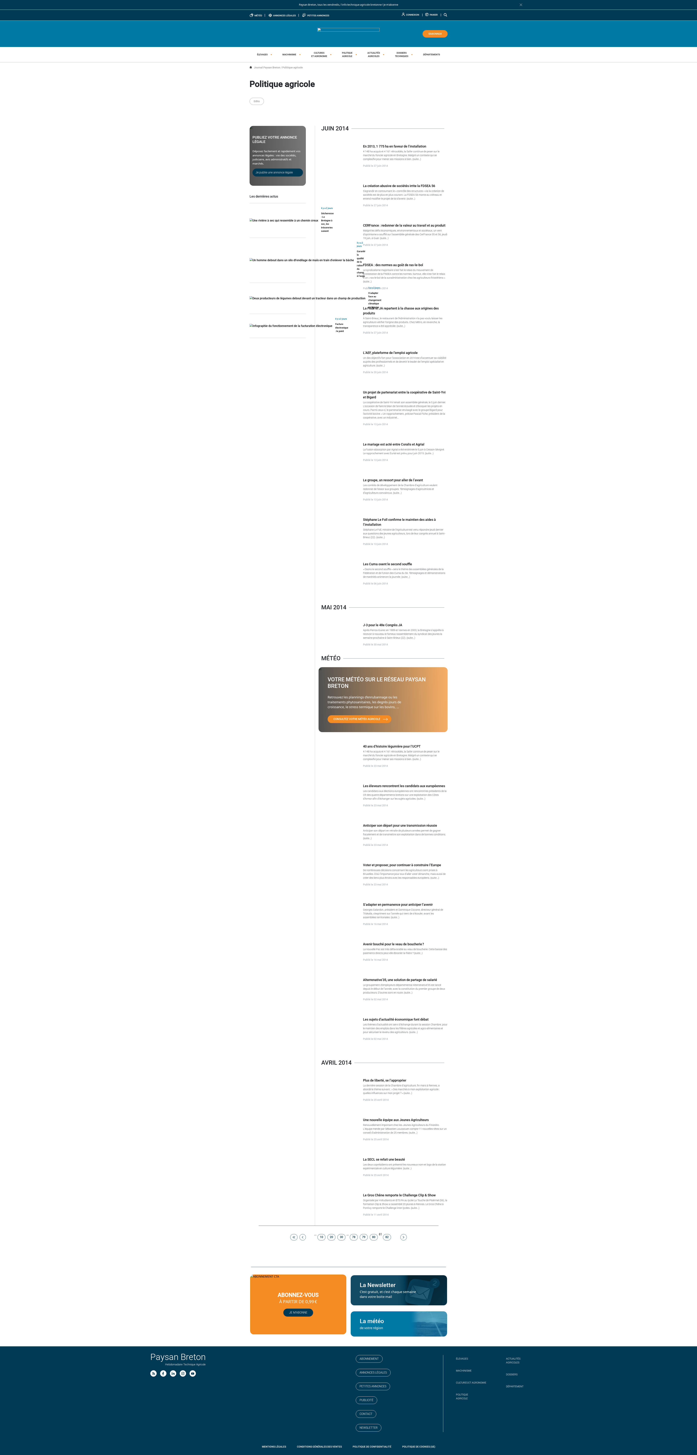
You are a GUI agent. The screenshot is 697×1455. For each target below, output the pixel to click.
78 (353, 1237)
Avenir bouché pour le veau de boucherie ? (393, 944)
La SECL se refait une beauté (384, 1159)
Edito (257, 101)
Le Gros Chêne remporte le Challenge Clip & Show (399, 1195)
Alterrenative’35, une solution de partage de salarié (400, 980)
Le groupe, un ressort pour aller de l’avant (393, 480)
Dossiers (401, 55)
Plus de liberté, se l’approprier (384, 1080)
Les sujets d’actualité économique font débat (396, 1019)
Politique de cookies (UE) (418, 1446)
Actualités (373, 55)
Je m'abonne (391, 4)
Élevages (262, 54)
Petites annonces (373, 1386)
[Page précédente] (302, 1237)
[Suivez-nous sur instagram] (183, 1373)
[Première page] (293, 1237)
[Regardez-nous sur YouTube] (192, 1373)
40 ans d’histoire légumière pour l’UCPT (392, 746)
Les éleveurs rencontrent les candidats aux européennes (404, 786)
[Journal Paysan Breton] (348, 33)
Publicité (366, 1400)
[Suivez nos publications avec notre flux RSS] (153, 1373)
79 (363, 1237)
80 (373, 1237)
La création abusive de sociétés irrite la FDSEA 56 (399, 186)
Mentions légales (274, 1446)
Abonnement (369, 1358)
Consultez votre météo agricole (356, 719)
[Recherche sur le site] (446, 14)
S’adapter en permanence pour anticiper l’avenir (398, 904)
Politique (347, 55)
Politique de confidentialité (372, 1446)
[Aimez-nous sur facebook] (163, 1373)
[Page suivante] (403, 1237)
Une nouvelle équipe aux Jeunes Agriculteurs (396, 1120)
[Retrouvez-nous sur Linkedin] (173, 1373)
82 (387, 1237)
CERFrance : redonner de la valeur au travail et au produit (404, 225)
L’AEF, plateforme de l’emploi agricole (390, 353)
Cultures (319, 55)
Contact (366, 1414)
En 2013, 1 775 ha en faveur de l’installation (394, 146)
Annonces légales (373, 1372)
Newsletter (369, 1427)
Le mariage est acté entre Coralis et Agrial (393, 444)
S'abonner (435, 33)
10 (321, 1237)
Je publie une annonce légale (274, 172)
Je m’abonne (298, 1312)
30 (341, 1237)
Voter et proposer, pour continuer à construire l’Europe (402, 865)
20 (331, 1237)
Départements (431, 54)
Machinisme (289, 54)
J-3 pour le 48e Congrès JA (382, 625)
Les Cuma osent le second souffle (387, 564)
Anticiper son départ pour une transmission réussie (400, 825)
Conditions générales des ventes (319, 1446)
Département (514, 1386)
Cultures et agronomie (471, 1382)
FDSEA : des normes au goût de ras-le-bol (393, 265)
